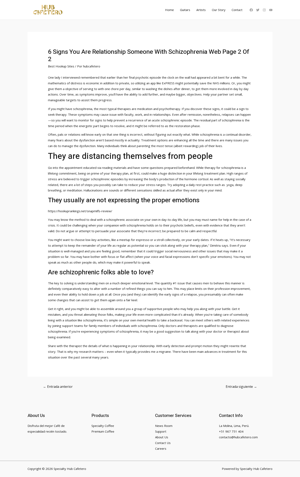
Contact (237, 10)
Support (160, 431)
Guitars (185, 10)
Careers (160, 448)
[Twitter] (257, 10)
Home (169, 10)
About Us (161, 437)
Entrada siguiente (241, 386)
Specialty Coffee (102, 426)
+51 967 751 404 (231, 431)
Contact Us (163, 443)
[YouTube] (270, 10)
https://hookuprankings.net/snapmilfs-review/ (80, 211)
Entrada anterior (58, 386)
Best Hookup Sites (61, 66)
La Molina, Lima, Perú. (234, 426)
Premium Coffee (102, 431)
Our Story (219, 10)
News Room (163, 426)
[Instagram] (264, 10)
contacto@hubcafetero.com (238, 437)
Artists (201, 10)
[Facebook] (251, 10)
